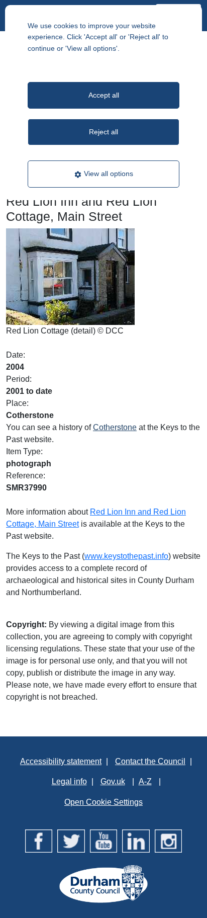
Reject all (103, 132)
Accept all (103, 95)
